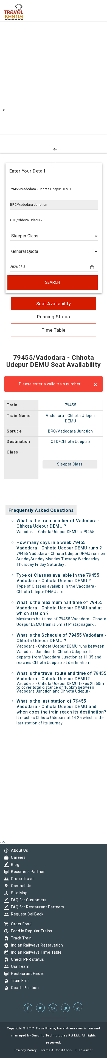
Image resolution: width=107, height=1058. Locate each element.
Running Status (53, 316)
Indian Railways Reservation (35, 945)
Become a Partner (26, 871)
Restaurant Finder (26, 973)
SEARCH (52, 282)
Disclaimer (84, 1050)
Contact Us (19, 886)
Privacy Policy (26, 1050)
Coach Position (23, 988)
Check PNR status (26, 959)
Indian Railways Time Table (34, 952)
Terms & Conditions (56, 1050)
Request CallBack (25, 914)
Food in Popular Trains (30, 931)
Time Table (54, 330)
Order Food (20, 924)
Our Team (18, 966)
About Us (18, 850)
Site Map (17, 893)
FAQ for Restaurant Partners (36, 907)
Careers (17, 857)
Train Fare (19, 980)
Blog (13, 864)
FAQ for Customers (27, 900)
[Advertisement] (53, 53)
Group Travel (21, 878)
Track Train (20, 938)
